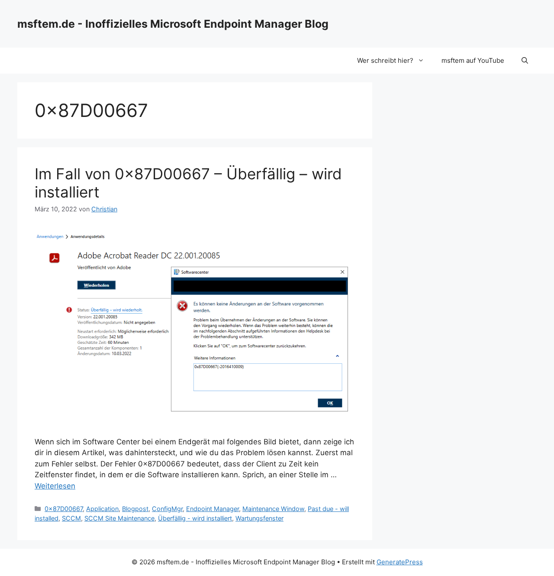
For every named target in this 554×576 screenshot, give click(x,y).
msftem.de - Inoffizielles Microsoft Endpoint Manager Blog (173, 23)
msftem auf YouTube (472, 60)
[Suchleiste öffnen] (525, 61)
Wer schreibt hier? (385, 60)
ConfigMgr (167, 508)
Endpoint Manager (212, 508)
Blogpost (135, 508)
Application (102, 508)
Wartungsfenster (259, 518)
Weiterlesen (55, 486)
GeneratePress (400, 562)
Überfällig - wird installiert (195, 518)
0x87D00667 (64, 508)
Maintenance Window (273, 508)
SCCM (71, 518)
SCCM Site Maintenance (119, 518)
